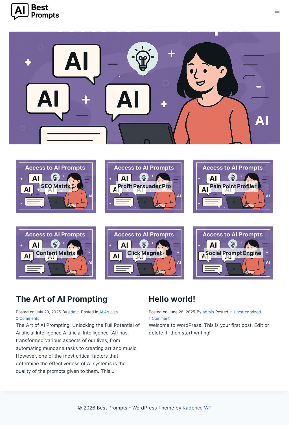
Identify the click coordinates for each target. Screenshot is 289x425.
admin (74, 311)
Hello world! (172, 299)
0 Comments (27, 318)
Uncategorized (247, 311)
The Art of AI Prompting (62, 299)
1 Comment (159, 318)
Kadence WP (197, 408)
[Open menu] (277, 11)
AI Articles (108, 311)
